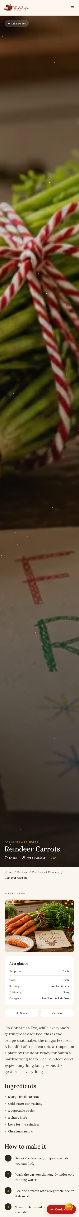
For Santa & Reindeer (46, 872)
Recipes (22, 872)
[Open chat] (69, 1207)
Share (24, 1013)
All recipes (19, 23)
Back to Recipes (17, 893)
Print (59, 1013)
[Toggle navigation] (72, 7)
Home (8, 872)
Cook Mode (63, 1209)
